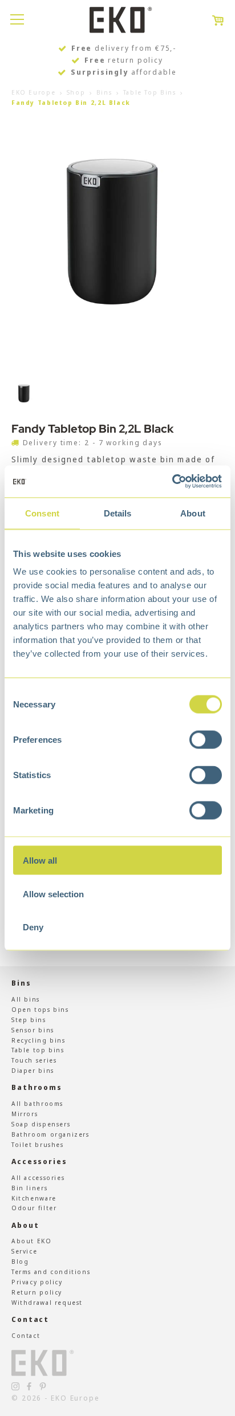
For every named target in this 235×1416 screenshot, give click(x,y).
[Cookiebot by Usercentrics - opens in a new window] (172, 481)
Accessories (39, 1161)
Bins (104, 92)
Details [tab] (118, 513)
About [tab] (192, 513)
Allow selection (53, 893)
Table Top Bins (149, 92)
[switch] (205, 740)
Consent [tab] (42, 513)
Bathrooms (36, 1087)
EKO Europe (33, 92)
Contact (30, 1319)
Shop (76, 92)
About (25, 1225)
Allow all (40, 860)
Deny (33, 927)
